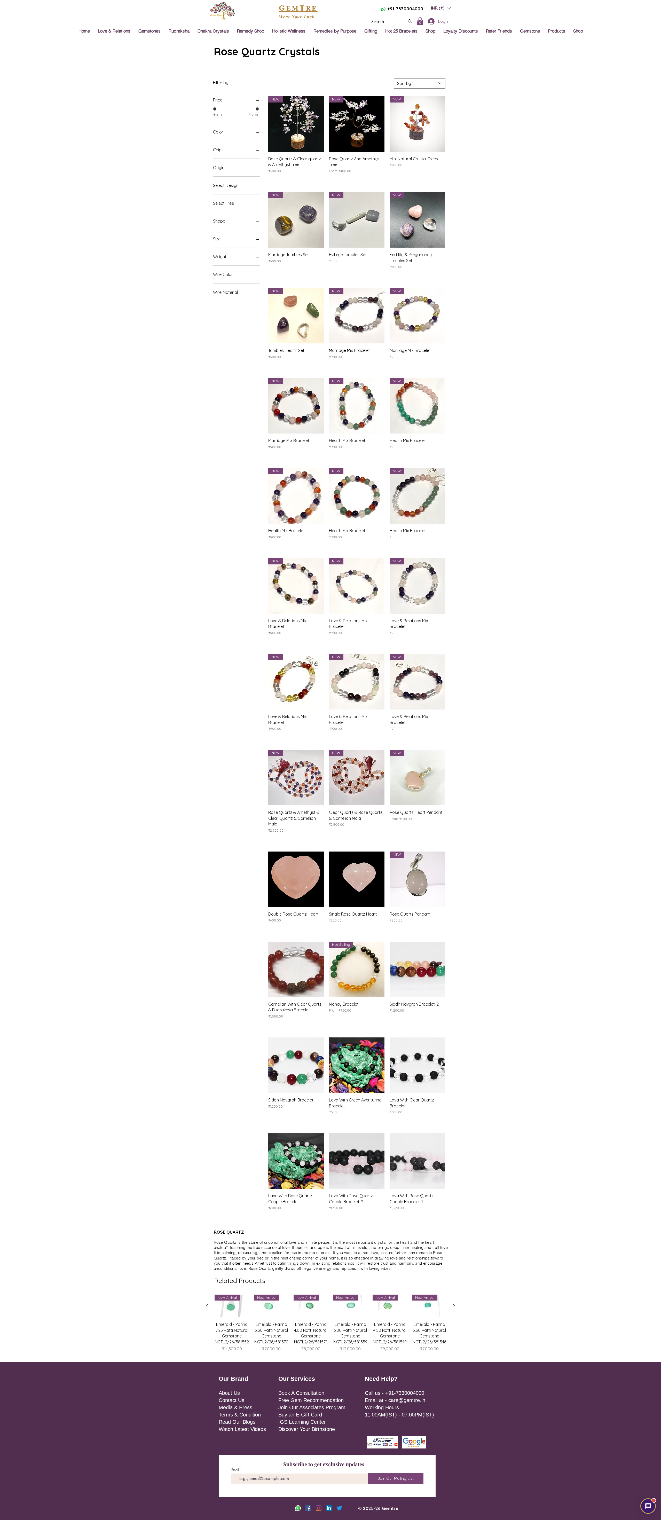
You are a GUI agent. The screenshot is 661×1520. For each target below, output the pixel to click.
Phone (366, 752)
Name (338, 731)
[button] (411, 712)
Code (340, 752)
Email (371, 731)
